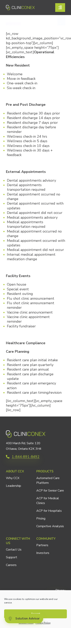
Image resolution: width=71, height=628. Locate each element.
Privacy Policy (43, 622)
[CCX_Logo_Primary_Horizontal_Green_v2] (20, 6)
